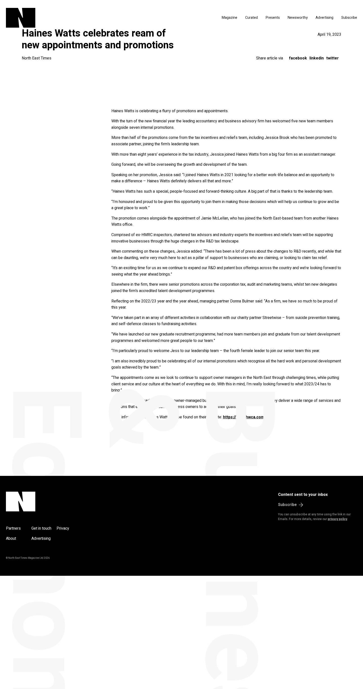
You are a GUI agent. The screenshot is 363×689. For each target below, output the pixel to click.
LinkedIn (316, 58)
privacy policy (337, 519)
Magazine (229, 17)
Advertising (324, 17)
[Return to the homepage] (67, 18)
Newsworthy (298, 17)
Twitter (332, 58)
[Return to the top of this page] (44, 501)
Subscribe (349, 17)
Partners (13, 528)
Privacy (63, 528)
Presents (273, 17)
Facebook (298, 58)
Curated (251, 17)
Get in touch (41, 528)
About (11, 538)
